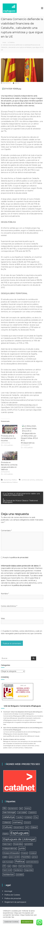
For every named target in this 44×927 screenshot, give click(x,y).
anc (21, 808)
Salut (14, 866)
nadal (5, 857)
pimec (35, 857)
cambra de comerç (28, 480)
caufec (20, 817)
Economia (7, 480)
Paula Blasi (26, 857)
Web (3, 618)
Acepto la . (16, 557)
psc (9, 866)
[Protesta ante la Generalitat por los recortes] (10, 429)
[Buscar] (33, 658)
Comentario (6, 530)
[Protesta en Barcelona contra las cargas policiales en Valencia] (10, 455)
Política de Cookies (12, 895)
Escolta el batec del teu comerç (14, 739)
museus (24, 853)
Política (11, 42)
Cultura (7, 827)
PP (4, 866)
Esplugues (19, 833)
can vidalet (22, 812)
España (5, 834)
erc (27, 827)
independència (6, 482)
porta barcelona (32, 862)
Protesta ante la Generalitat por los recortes (8, 438)
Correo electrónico (9, 606)
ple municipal (8, 862)
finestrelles (18, 844)
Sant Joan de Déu (25, 866)
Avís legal (8, 891)
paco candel (14, 857)
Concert (27, 822)
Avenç (27, 808)
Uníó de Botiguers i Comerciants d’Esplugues (22, 706)
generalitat (28, 844)
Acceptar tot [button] (27, 922)
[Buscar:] (16, 658)
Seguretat (29, 870)
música (33, 853)
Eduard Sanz (18, 827)
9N (4, 808)
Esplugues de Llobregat (19, 839)
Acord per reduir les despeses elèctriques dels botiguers (22, 712)
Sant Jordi (7, 870)
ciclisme (28, 817)
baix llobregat (9, 812)
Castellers (32, 812)
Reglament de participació (15, 902)
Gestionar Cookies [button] (11, 922)
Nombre (5, 594)
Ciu (36, 817)
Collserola (6, 822)
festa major (7, 844)
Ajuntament (13, 808)
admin (17, 83)
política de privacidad (19, 557)
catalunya (39, 480)
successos (20, 874)
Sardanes (18, 870)
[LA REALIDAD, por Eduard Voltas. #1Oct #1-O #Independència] (29, 429)
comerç (17, 822)
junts (22, 848)
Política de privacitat (12, 898)
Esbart (34, 827)
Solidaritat (8, 874)
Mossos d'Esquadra (11, 853)
